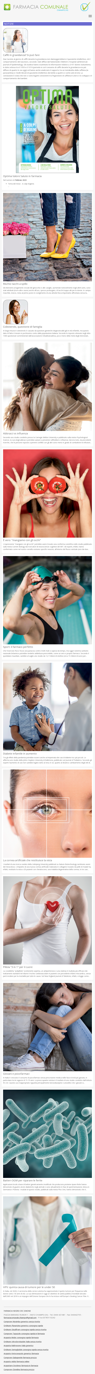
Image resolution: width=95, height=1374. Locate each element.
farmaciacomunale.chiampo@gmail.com (20, 1317)
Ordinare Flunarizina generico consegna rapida (23, 1325)
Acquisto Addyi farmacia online (16, 1361)
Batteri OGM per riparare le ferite (22, 1180)
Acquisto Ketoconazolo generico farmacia (21, 1353)
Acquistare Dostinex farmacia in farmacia (21, 1365)
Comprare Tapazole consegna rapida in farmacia (24, 1333)
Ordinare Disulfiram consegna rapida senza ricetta (25, 1329)
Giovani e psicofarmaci (16, 1073)
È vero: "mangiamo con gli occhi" (22, 540)
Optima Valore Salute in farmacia (22, 176)
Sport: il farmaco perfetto (18, 647)
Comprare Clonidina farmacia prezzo (19, 1369)
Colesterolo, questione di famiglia (22, 326)
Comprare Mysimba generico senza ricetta (22, 1321)
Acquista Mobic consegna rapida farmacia (21, 1337)
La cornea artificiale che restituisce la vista (27, 860)
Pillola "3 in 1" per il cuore (18, 967)
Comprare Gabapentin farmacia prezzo (20, 1357)
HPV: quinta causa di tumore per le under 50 (29, 1287)
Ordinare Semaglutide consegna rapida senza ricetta (26, 1349)
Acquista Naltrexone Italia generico (18, 1345)
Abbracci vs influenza (15, 433)
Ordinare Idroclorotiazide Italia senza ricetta (22, 1341)
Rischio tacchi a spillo (15, 283)
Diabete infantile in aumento (20, 753)
